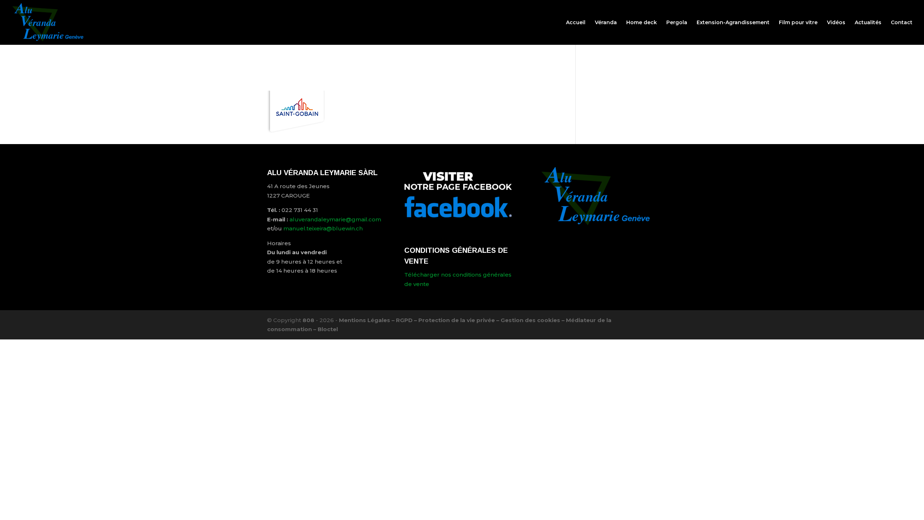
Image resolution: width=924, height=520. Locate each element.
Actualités (868, 23)
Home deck (641, 23)
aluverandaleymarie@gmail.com (335, 219)
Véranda (606, 23)
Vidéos (836, 23)
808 (308, 320)
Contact (901, 23)
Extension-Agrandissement (733, 23)
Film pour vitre (798, 23)
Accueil (575, 23)
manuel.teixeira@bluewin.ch (323, 228)
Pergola (676, 23)
